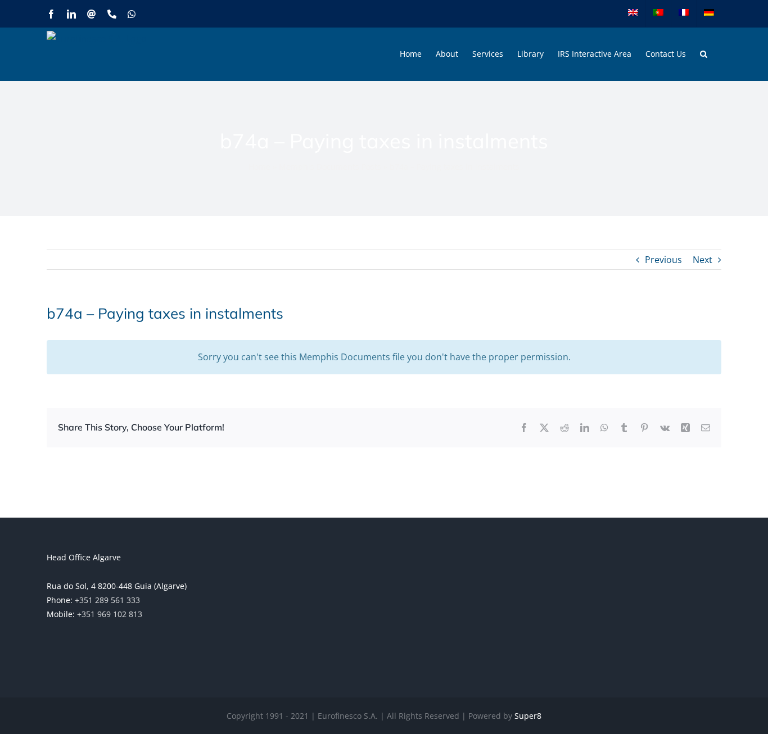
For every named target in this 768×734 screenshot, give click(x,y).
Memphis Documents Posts (330, 166)
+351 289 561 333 (107, 600)
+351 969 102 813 (109, 614)
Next (702, 259)
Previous (663, 259)
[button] (703, 54)
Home (259, 166)
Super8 (527, 715)
